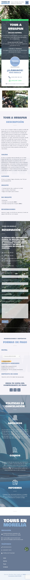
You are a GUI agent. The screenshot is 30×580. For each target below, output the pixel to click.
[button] (1, 99)
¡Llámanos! (15, 71)
